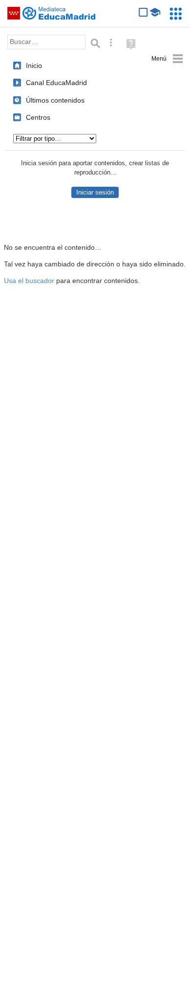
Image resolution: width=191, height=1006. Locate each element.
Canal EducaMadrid (56, 83)
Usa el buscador (29, 280)
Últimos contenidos (55, 100)
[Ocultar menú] (167, 58)
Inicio (34, 65)
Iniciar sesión (95, 192)
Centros (38, 117)
